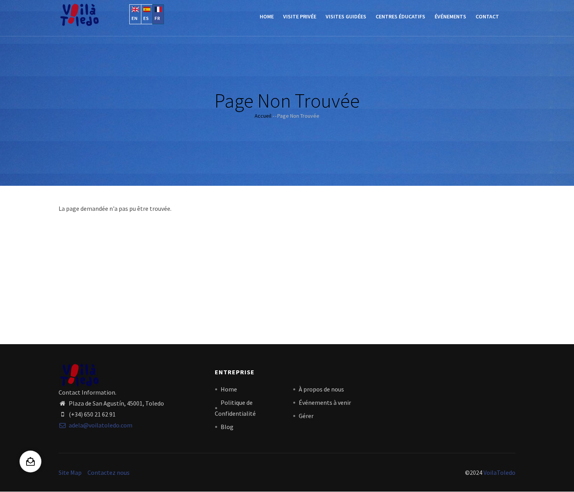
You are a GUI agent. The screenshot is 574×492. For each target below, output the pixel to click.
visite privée (299, 16)
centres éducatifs (400, 16)
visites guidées (346, 16)
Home (267, 16)
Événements (450, 16)
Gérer (306, 416)
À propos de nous (321, 389)
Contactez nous (108, 472)
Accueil (263, 115)
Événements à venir (325, 402)
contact (487, 16)
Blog (227, 427)
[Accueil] (79, 15)
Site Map (70, 472)
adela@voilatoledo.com (100, 425)
